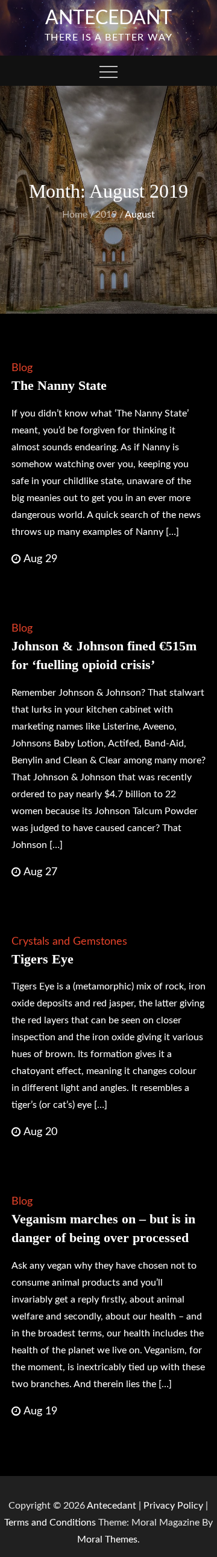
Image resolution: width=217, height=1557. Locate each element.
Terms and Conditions (51, 1522)
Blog (22, 368)
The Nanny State (59, 385)
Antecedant (108, 18)
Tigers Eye (42, 958)
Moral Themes (107, 1539)
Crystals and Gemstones (69, 941)
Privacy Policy (173, 1505)
